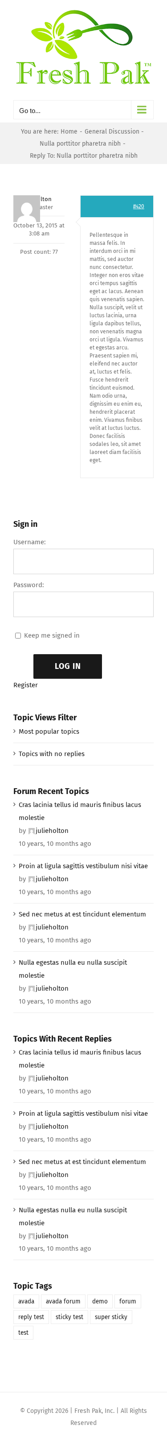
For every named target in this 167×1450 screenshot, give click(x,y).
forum (127, 1301)
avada (26, 1301)
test (23, 1333)
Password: (28, 585)
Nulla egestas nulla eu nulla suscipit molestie (73, 968)
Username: (29, 542)
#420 (138, 206)
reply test (31, 1317)
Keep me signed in (52, 635)
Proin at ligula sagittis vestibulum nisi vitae (83, 866)
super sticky (111, 1317)
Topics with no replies (52, 754)
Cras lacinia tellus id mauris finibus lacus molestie (80, 811)
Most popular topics (49, 731)
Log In (68, 666)
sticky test (69, 1317)
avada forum (63, 1301)
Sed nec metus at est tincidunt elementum (82, 914)
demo (100, 1301)
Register (25, 685)
